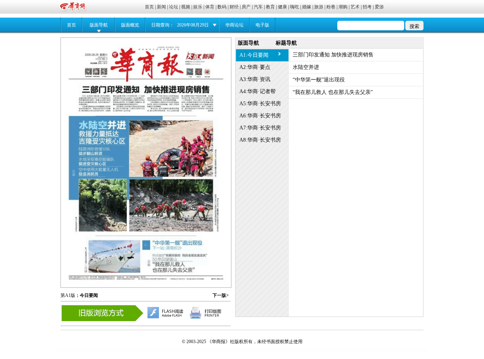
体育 (209, 6)
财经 (234, 6)
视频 (185, 6)
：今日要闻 (86, 295)
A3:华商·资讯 (254, 79)
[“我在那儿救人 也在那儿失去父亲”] (179, 256)
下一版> (221, 295)
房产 (246, 6)
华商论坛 (234, 25)
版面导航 (99, 25)
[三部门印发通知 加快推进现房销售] (146, 96)
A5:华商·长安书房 (260, 103)
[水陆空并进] (147, 171)
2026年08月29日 (193, 25)
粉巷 (330, 6)
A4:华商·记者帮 (257, 91)
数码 (221, 6)
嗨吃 (294, 6)
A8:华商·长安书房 (260, 140)
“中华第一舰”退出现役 (319, 80)
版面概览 (130, 25)
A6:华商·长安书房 (260, 116)
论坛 (173, 6)
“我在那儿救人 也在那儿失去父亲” (333, 92)
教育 (270, 6)
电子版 (262, 25)
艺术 (355, 6)
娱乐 (197, 6)
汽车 (258, 6)
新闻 (161, 6)
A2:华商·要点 (254, 67)
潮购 (342, 6)
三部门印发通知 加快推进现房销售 (333, 55)
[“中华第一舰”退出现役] (143, 249)
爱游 (379, 6)
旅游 (318, 6)
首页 (149, 6)
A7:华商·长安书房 (260, 128)
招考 (367, 6)
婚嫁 (306, 6)
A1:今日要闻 (253, 55)
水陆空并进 (306, 67)
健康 (282, 6)
